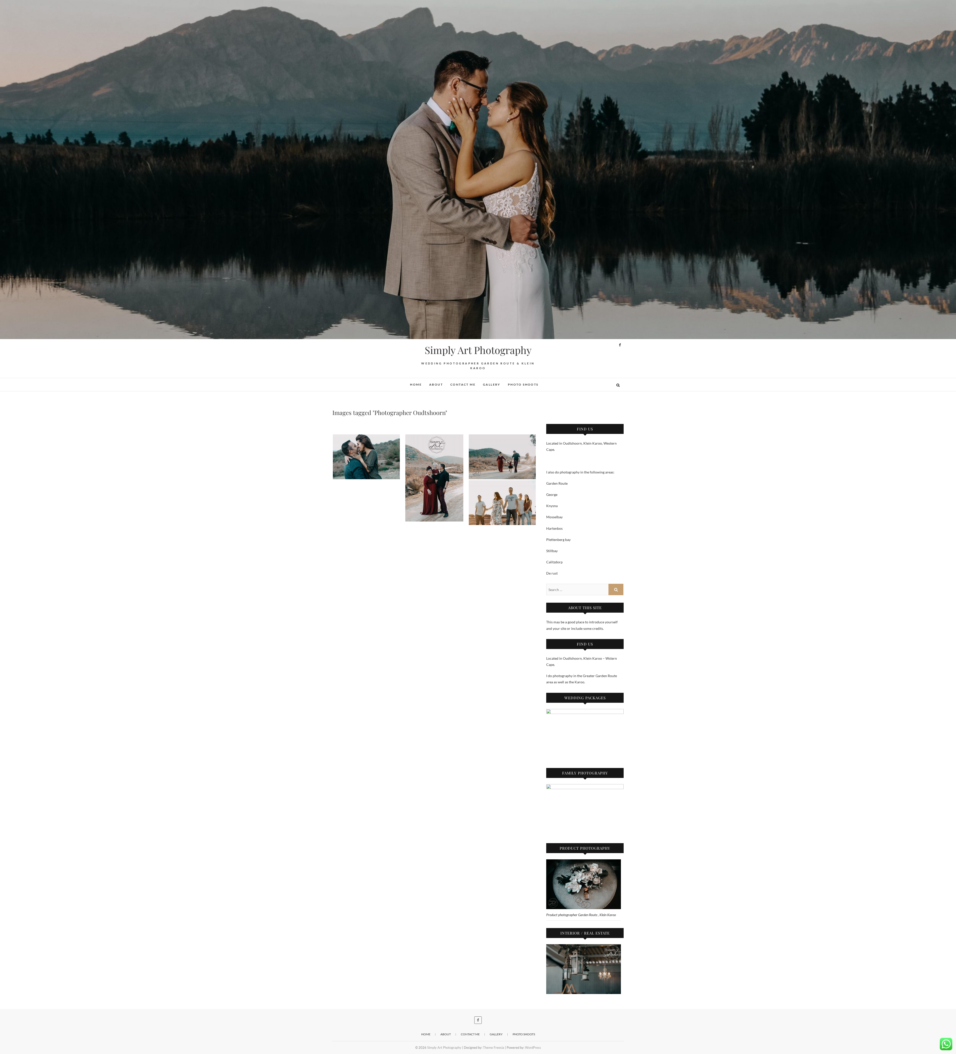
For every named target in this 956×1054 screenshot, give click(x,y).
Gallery (491, 384)
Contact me (463, 384)
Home (416, 384)
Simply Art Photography (478, 350)
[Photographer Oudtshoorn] (434, 478)
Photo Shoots (523, 384)
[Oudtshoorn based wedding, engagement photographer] (366, 456)
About (436, 384)
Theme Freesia (493, 1048)
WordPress (533, 1048)
